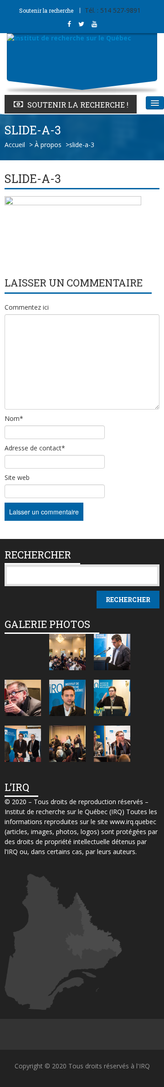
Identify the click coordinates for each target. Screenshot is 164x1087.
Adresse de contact (35, 448)
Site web (17, 477)
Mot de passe (32, 18)
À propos (48, 144)
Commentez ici (27, 307)
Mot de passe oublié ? (44, 47)
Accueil (15, 144)
